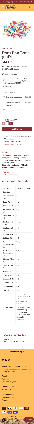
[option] (17, 29)
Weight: (5, 74)
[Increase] (11, 123)
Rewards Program (9, 382)
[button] (4, 420)
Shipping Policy (8, 389)
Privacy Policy (8, 387)
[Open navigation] (3, 7)
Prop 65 (5, 400)
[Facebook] (6, 360)
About (4, 376)
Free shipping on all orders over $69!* (17, 2)
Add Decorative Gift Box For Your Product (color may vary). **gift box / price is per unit (16, 81)
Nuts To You (7, 48)
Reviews (5, 379)
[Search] (23, 7)
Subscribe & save (13, 104)
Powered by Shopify (9, 419)
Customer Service (9, 394)
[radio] (4, 97)
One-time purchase (14, 97)
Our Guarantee (8, 397)
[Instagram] (9, 360)
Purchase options (9, 93)
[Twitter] (3, 360)
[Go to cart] (29, 7)
